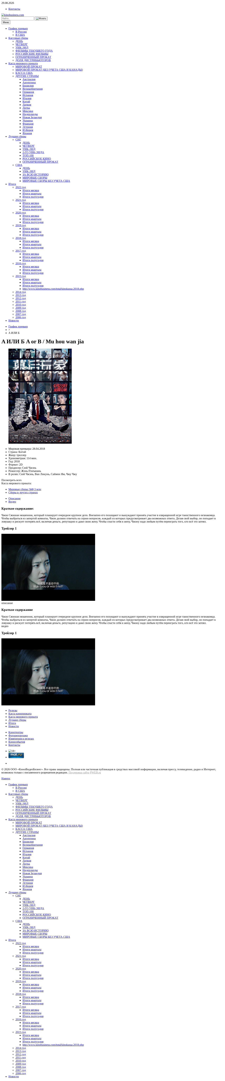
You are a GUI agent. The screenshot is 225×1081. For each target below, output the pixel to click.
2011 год (20, 301)
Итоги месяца (30, 190)
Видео (12, 501)
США (18, 164)
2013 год (20, 295)
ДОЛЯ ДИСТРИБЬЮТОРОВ (33, 60)
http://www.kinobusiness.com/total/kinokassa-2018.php (53, 288)
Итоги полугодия (32, 196)
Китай (26, 101)
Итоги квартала (31, 193)
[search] (41, 18)
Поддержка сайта (79, 772)
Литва (26, 107)
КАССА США (24, 72)
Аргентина (29, 82)
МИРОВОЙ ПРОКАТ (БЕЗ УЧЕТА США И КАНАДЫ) (49, 69)
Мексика (27, 111)
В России (21, 31)
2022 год (20, 187)
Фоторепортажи (18, 735)
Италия (26, 98)
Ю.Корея (27, 130)
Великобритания (32, 88)
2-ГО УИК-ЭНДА (33, 152)
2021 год (20, 199)
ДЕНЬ (19, 41)
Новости (13, 320)
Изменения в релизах (21, 738)
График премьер (18, 28)
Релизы (12, 710)
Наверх (5, 778)
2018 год (20, 237)
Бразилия (28, 85)
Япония (27, 133)
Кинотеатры (15, 732)
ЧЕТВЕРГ (21, 44)
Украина (27, 120)
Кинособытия (16, 741)
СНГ (18, 139)
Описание (14, 498)
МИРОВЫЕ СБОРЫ (34, 177)
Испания (27, 95)
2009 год (20, 307)
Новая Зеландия (32, 117)
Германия (28, 91)
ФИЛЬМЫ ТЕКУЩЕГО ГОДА (34, 50)
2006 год (20, 317)
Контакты (14, 8)
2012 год (20, 298)
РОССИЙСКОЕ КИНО (36, 158)
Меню (6, 22)
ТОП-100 (28, 155)
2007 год (20, 314)
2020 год (20, 212)
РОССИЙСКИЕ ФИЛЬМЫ (31, 53)
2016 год (20, 263)
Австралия (28, 79)
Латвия (26, 104)
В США (20, 34)
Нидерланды (30, 114)
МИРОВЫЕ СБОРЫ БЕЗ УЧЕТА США (46, 180)
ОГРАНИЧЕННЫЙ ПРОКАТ (33, 57)
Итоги (12, 184)
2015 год (20, 276)
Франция (27, 123)
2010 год (20, 304)
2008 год (20, 310)
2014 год (20, 291)
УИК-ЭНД (21, 47)
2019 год (20, 225)
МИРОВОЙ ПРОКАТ (28, 66)
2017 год (20, 250)
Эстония (27, 126)
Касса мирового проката (23, 63)
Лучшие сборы (17, 136)
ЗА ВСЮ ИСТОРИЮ (35, 174)
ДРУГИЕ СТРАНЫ (27, 76)
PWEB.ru (95, 772)
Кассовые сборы (18, 38)
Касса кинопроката (19, 713)
